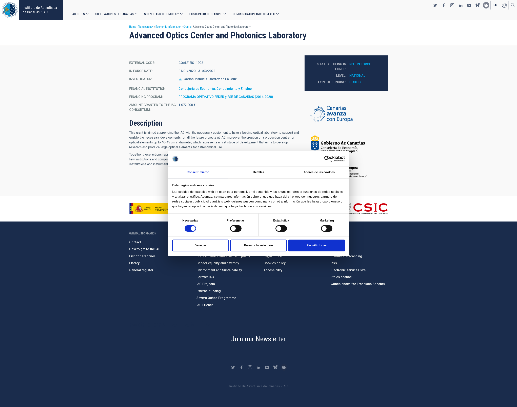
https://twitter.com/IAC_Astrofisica (435, 5)
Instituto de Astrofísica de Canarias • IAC (40, 9)
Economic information (168, 26)
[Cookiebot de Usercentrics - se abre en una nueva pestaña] (327, 159)
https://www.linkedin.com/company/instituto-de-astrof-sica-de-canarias (460, 5)
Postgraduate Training (205, 14)
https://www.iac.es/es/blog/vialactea (486, 5)
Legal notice (273, 256)
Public (355, 82)
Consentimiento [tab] (198, 172)
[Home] (9, 10)
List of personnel (142, 256)
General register (141, 270)
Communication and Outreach (254, 14)
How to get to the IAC (145, 249)
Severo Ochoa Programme (216, 298)
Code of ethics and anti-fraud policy (223, 256)
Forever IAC (205, 277)
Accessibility (273, 270)
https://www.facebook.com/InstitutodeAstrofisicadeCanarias (443, 5)
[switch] (236, 228)
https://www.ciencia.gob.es (151, 208)
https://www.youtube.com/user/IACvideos (469, 5)
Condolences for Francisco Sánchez (358, 284)
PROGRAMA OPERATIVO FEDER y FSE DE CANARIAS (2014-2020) (226, 97)
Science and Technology (161, 14)
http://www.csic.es (366, 208)
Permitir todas (317, 245)
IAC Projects (206, 284)
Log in (504, 5)
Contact (135, 242)
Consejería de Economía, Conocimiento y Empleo (215, 89)
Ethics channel (341, 277)
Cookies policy (275, 263)
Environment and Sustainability (219, 270)
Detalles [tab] (258, 172)
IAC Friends (205, 305)
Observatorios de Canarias (114, 14)
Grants (187, 26)
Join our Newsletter (258, 339)
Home (132, 26)
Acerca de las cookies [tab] (319, 172)
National (357, 75)
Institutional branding (346, 256)
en (495, 5)
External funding (209, 291)
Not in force (360, 64)
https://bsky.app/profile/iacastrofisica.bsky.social (477, 5)
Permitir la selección (258, 245)
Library (134, 263)
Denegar (200, 245)
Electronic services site (348, 270)
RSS (334, 263)
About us (78, 14)
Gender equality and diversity (218, 263)
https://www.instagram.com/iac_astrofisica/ (452, 5)
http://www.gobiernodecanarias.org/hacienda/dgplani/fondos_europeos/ (346, 114)
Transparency (145, 26)
